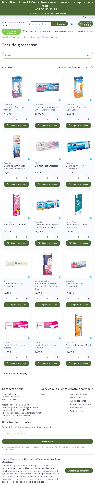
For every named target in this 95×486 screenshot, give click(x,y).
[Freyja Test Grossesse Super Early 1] (78, 87)
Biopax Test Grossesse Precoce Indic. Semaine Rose (46, 286)
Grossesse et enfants (64, 31)
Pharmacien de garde (80, 404)
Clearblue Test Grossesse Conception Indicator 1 (47, 226)
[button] (47, 55)
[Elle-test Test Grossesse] (47, 146)
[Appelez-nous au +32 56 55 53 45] (71, 24)
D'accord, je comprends (79, 470)
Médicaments (45, 31)
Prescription (76, 407)
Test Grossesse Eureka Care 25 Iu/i (76, 226)
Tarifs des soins (77, 411)
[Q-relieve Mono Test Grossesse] (16, 264)
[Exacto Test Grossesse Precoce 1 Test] (16, 325)
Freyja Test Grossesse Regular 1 (14, 108)
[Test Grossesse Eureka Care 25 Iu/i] (78, 205)
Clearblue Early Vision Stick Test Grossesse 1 (14, 167)
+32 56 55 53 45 (21, 404)
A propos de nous (78, 393)
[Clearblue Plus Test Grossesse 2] (78, 264)
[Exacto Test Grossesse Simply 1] (47, 325)
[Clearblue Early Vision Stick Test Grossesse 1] (16, 146)
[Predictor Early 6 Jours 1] (16, 205)
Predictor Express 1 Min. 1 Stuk (78, 346)
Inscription (47, 441)
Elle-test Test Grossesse (46, 165)
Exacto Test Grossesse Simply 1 (45, 346)
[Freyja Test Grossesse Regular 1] (16, 87)
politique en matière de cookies (28, 481)
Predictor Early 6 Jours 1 (16, 224)
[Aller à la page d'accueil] (14, 24)
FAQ (43, 393)
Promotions (31, 31)
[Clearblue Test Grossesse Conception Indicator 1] (47, 205)
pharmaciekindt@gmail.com (24, 407)
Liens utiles (75, 397)
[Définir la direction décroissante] (91, 67)
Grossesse (35, 37)
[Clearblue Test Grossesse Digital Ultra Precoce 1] (47, 87)
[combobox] (40, 23)
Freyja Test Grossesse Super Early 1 (76, 108)
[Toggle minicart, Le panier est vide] (81, 24)
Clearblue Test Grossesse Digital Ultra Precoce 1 (47, 108)
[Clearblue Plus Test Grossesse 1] (78, 146)
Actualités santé (78, 400)
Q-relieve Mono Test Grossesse (14, 285)
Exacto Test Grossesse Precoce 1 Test (14, 346)
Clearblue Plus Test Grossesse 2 (75, 285)
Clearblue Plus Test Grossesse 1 (75, 167)
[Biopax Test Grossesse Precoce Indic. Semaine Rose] (47, 264)
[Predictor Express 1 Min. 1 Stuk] (78, 325)
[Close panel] (92, 2)
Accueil (5, 37)
